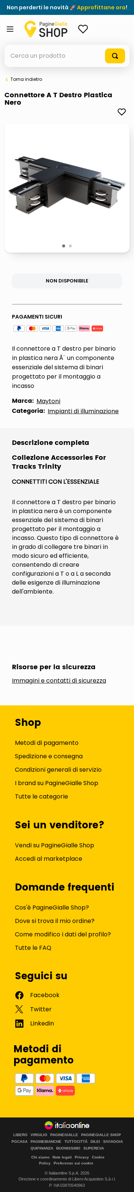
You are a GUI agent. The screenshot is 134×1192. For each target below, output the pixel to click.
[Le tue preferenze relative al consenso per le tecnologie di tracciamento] (121, 1179)
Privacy (82, 1157)
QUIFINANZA (42, 1148)
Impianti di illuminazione (83, 411)
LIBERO (20, 1135)
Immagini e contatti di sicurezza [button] (59, 680)
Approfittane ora (101, 7)
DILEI (95, 1142)
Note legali (62, 1157)
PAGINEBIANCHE (46, 1142)
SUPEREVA (93, 1148)
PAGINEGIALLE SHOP (101, 1135)
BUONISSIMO (68, 1148)
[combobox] (67, 56)
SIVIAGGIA (113, 1142)
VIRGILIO (39, 1135)
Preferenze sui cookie (73, 1163)
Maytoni (48, 401)
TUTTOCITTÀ (75, 1142)
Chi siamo (40, 1157)
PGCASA (20, 1142)
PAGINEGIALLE (64, 1135)
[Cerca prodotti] (115, 55)
